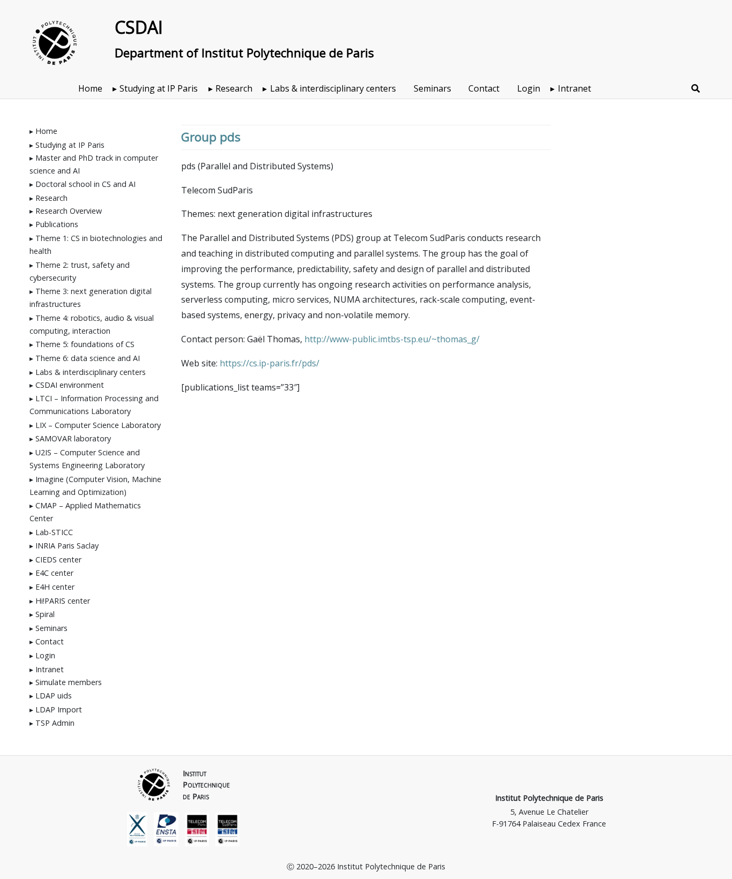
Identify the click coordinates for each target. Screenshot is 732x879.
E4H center (54, 587)
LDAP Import (58, 709)
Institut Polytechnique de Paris (549, 798)
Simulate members (68, 682)
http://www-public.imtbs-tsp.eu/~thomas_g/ (392, 339)
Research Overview (68, 211)
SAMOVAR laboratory (73, 438)
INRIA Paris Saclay (67, 545)
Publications (56, 224)
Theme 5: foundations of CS (85, 344)
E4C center (54, 573)
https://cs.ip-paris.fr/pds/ (269, 363)
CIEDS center (58, 559)
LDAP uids (53, 695)
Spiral (45, 614)
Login (528, 88)
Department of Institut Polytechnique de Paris (244, 52)
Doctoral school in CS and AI (85, 184)
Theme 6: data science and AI (87, 358)
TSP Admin (54, 723)
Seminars (432, 88)
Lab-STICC (54, 532)
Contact (483, 88)
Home (90, 88)
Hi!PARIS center (62, 601)
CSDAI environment (69, 385)
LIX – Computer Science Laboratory (98, 425)
